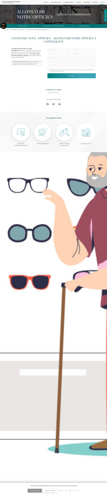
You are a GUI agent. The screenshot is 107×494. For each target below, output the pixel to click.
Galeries (95, 2)
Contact (102, 2)
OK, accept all (35, 490)
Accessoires (86, 2)
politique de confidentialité (57, 71)
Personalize (64, 490)
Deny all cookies (50, 490)
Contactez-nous (84, 26)
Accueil (46, 2)
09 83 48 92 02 (22, 26)
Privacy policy (75, 490)
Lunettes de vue (55, 2)
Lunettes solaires (68, 2)
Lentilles (78, 2)
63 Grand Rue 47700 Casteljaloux (53, 26)
